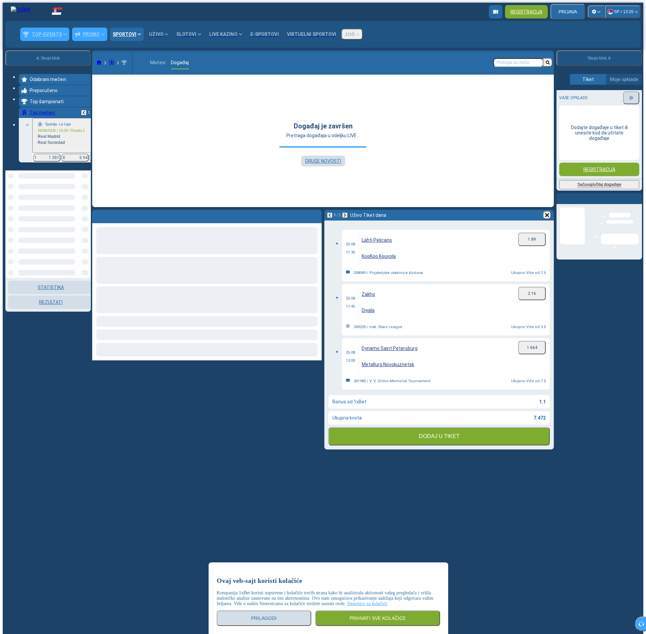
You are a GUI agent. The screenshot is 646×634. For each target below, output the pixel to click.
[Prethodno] (83, 112)
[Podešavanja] (596, 11)
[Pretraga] (547, 62)
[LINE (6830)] (99, 62)
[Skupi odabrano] (77, 205)
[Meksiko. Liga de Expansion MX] (124, 62)
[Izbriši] (547, 215)
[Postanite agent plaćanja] (495, 11)
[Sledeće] (345, 215)
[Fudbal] (112, 62)
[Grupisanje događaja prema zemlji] (85, 205)
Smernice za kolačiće (367, 603)
